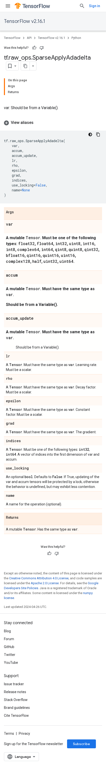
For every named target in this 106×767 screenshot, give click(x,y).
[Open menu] (8, 6)
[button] (53, 123)
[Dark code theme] (90, 134)
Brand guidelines (17, 708)
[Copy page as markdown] (25, 66)
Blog (7, 631)
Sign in (94, 6)
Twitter (9, 655)
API (29, 38)
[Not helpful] (41, 47)
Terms (9, 733)
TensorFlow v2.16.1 (24, 21)
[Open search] (82, 6)
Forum (9, 639)
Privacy (24, 733)
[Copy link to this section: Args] (19, 212)
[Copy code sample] (98, 134)
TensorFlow (12, 38)
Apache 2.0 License (45, 583)
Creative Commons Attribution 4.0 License (39, 578)
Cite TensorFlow (16, 715)
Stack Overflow (16, 700)
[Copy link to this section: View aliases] (38, 123)
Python (76, 38)
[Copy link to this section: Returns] (23, 518)
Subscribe (81, 744)
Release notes (15, 692)
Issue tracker (14, 684)
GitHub (9, 647)
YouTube (11, 663)
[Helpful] (34, 47)
